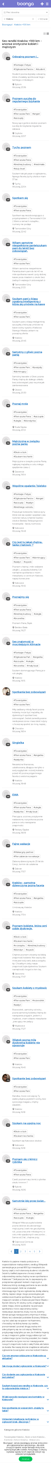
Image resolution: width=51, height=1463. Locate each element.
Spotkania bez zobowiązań (29, 692)
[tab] (25, 1357)
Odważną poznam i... (25, 56)
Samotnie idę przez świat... (28, 1200)
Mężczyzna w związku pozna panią (26, 443)
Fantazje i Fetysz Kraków (16, 1440)
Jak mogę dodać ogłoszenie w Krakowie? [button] (24, 1366)
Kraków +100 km (22, 24)
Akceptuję (25, 1459)
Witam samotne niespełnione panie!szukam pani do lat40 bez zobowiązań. (29, 247)
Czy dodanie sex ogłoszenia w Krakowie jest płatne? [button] (23, 1376)
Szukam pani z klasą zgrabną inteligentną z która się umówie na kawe (28, 301)
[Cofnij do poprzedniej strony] (3, 4)
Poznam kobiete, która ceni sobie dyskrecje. (29, 927)
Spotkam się (20, 198)
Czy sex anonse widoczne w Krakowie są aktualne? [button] (24, 1357)
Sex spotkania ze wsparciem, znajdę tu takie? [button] (23, 1409)
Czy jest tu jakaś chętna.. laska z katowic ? (27, 544)
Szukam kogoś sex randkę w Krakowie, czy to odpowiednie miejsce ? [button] (25, 1387)
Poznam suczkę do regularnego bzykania (26, 100)
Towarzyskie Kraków (14, 1437)
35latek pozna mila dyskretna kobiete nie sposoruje (26, 1042)
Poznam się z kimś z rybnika (24, 1161)
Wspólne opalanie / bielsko (29, 485)
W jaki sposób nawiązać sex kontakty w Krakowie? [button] (23, 1398)
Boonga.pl (7, 24)
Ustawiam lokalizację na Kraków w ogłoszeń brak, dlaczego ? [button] (20, 1420)
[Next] (39, 1251)
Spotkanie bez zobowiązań (29, 1078)
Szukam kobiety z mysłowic (29, 987)
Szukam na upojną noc (26, 1123)
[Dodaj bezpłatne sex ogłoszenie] (42, 4)
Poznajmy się (20, 597)
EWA (15, 794)
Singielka (18, 742)
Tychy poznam (21, 147)
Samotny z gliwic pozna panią (27, 353)
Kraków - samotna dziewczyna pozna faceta (28, 884)
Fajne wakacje (21, 843)
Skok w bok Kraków (35, 1437)
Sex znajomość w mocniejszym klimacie (26, 643)
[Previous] (11, 1251)
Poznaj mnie (20, 403)
